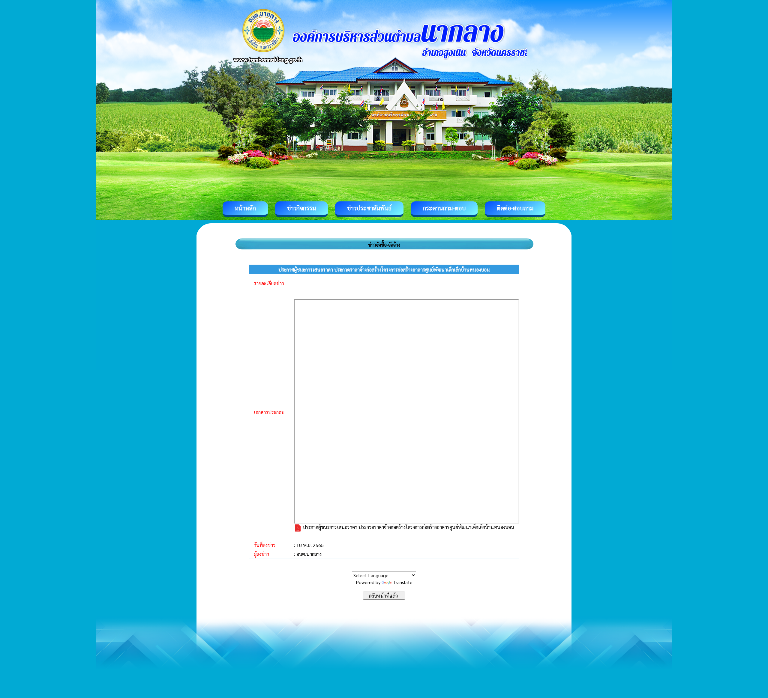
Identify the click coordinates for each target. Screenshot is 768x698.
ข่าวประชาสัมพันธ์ (369, 208)
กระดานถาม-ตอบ (444, 208)
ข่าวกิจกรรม (301, 208)
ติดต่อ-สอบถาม (515, 208)
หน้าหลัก (245, 208)
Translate (402, 582)
